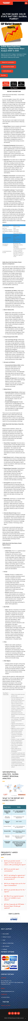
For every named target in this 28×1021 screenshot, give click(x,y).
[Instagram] (15, 1013)
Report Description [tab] (5, 83)
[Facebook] (12, 1013)
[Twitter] (9, 1013)
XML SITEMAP (5, 946)
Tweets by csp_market (5, 1005)
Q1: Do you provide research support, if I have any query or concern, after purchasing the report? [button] (15, 863)
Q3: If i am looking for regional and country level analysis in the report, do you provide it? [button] (14, 877)
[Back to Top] (25, 1018)
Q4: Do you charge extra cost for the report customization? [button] (14, 884)
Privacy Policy (6, 937)
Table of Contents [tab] (13, 83)
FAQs (3, 940)
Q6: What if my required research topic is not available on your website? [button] (14, 898)
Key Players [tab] (14, 88)
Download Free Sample (8, 66)
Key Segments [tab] (21, 83)
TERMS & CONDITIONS (8, 943)
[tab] (14, 863)
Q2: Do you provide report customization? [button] (11, 870)
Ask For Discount (7, 71)
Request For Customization (8, 62)
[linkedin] (18, 1013)
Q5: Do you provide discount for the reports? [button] (14, 891)
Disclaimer (5, 934)
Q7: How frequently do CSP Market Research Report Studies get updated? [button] (14, 906)
